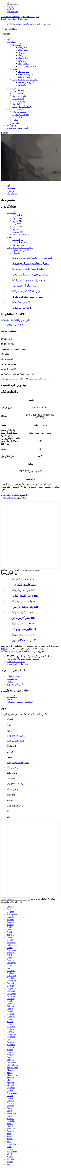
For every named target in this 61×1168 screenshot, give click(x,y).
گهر (8, 39)
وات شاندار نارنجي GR (25, 606)
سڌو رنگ (22, 55)
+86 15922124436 (15, 784)
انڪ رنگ (16, 104)
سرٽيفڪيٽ (17, 117)
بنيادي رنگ (23, 58)
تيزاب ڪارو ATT (21, 307)
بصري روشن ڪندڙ (27, 66)
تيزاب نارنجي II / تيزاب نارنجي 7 (30, 274)
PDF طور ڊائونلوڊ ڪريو (36, 378)
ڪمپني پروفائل (19, 112)
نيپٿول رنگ (23, 50)
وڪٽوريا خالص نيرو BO (15, 495)
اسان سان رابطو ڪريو (17, 128)
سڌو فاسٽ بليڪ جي (24, 584)
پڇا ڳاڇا (4, 648)
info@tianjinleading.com (18, 664)
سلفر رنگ (22, 47)
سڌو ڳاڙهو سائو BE (23, 617)
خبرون (15, 122)
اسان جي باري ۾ (15, 109)
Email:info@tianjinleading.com (15, 19)
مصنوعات (11, 42)
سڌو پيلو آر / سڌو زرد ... (25, 285)
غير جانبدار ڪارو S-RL (25, 595)
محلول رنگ (23, 63)
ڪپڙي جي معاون (26, 82)
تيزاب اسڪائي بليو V (24, 640)
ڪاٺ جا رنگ (18, 98)
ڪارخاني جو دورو (20, 114)
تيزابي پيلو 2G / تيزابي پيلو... (27, 296)
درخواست (11, 87)
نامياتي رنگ (23, 71)
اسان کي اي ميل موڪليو (12, 378)
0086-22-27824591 (15, 741)
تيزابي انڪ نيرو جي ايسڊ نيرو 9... (30, 263)
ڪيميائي (22, 85)
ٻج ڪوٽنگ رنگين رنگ (22, 106)
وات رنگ (22, 61)
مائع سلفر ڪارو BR (13, 497)
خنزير (15, 69)
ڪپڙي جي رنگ (19, 96)
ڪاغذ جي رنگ (19, 93)
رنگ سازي (17, 44)
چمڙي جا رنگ (18, 101)
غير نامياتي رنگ (25, 74)
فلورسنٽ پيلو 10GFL (24, 629)
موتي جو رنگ (24, 77)
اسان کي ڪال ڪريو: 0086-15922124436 (20, 16)
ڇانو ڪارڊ (11, 125)
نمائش (15, 120)
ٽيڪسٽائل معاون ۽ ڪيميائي (25, 79)
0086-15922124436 (16, 661)
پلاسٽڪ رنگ (18, 90)
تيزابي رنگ (23, 52)
